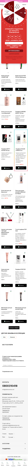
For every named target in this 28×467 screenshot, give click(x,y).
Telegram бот (6, 410)
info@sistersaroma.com (8, 389)
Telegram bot (5, 418)
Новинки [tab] (12, 337)
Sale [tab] (4, 337)
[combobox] (14, 433)
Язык (3, 437)
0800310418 (9, 385)
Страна (4, 433)
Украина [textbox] (11, 433)
